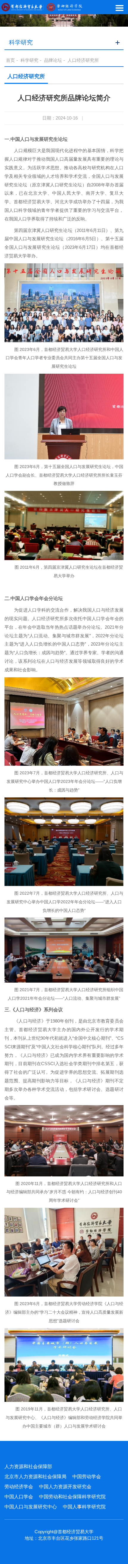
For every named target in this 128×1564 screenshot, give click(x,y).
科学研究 (29, 60)
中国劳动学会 (86, 1476)
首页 (10, 60)
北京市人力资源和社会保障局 (35, 1476)
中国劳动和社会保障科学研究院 (72, 1496)
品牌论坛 (53, 60)
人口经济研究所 (83, 60)
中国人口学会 (18, 1496)
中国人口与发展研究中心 (30, 1506)
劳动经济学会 (18, 1486)
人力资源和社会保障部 (28, 1466)
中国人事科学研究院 (84, 1506)
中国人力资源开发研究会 (65, 1486)
